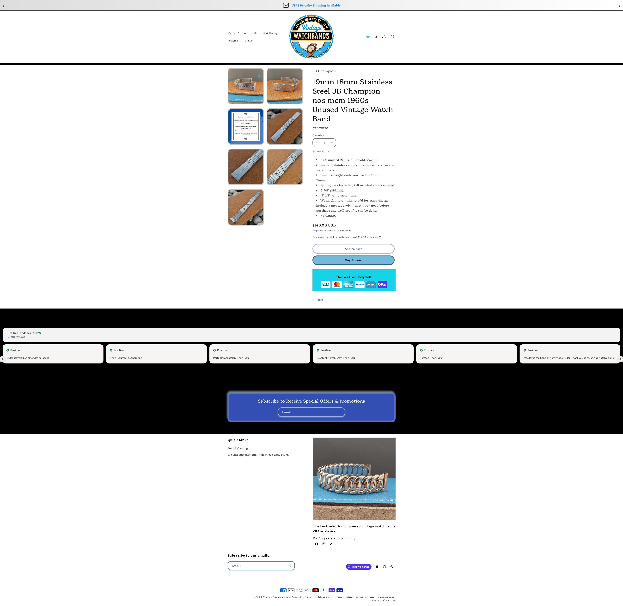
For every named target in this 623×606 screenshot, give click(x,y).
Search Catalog (238, 448)
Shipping (317, 230)
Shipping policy (386, 596)
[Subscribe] (340, 412)
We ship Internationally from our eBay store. (258, 454)
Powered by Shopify (303, 596)
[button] (232, 33)
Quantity (318, 135)
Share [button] (319, 299)
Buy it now (353, 260)
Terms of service (365, 596)
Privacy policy (344, 596)
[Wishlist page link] (368, 36)
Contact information (383, 600)
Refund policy (325, 596)
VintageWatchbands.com (277, 596)
